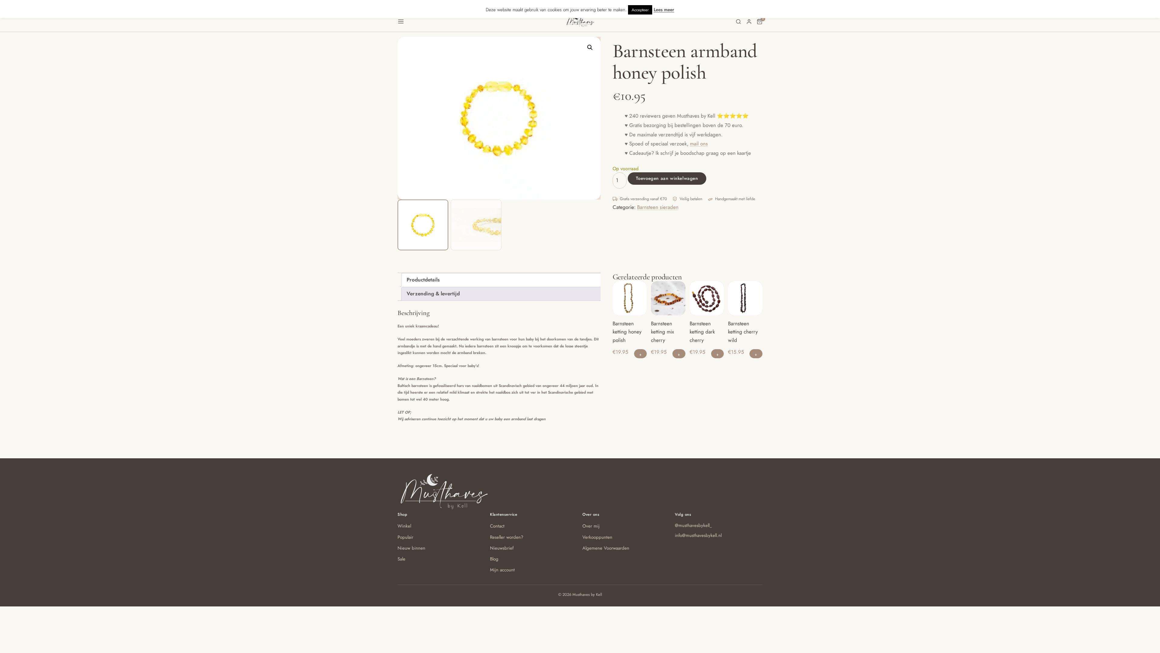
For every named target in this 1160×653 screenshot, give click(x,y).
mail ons (699, 143)
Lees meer (664, 9)
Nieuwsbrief (502, 548)
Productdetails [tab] (423, 279)
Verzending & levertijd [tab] (433, 293)
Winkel (404, 526)
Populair (405, 537)
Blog (494, 559)
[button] (482, 21)
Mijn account (502, 570)
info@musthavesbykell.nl (698, 535)
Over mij (591, 526)
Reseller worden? (506, 537)
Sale (401, 559)
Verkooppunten (597, 537)
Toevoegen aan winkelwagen (667, 178)
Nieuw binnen (411, 548)
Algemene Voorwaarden (605, 548)
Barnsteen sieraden (657, 207)
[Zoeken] (738, 21)
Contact (497, 526)
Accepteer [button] (640, 10)
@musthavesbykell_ (693, 525)
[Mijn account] (749, 21)
